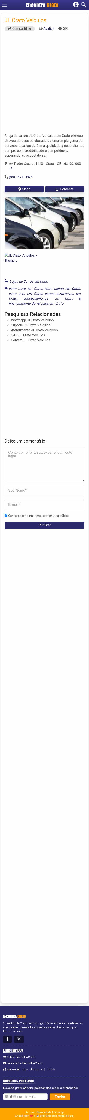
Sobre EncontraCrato (21, 1057)
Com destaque (33, 1069)
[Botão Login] (76, 5)
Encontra (42, 5)
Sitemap (59, 1112)
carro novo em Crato (25, 289)
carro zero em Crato (25, 294)
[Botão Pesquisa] (84, 5)
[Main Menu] (4, 4)
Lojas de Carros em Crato (29, 281)
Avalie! (48, 29)
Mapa (26, 189)
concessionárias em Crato (48, 298)
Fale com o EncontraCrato (24, 1063)
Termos (30, 1112)
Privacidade (44, 1112)
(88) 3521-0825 (21, 177)
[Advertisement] (44, 84)
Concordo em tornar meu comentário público (38, 516)
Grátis (51, 1069)
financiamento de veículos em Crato (36, 303)
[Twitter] (19, 1039)
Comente (67, 189)
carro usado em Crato (62, 289)
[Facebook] (7, 1039)
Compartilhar (21, 29)
